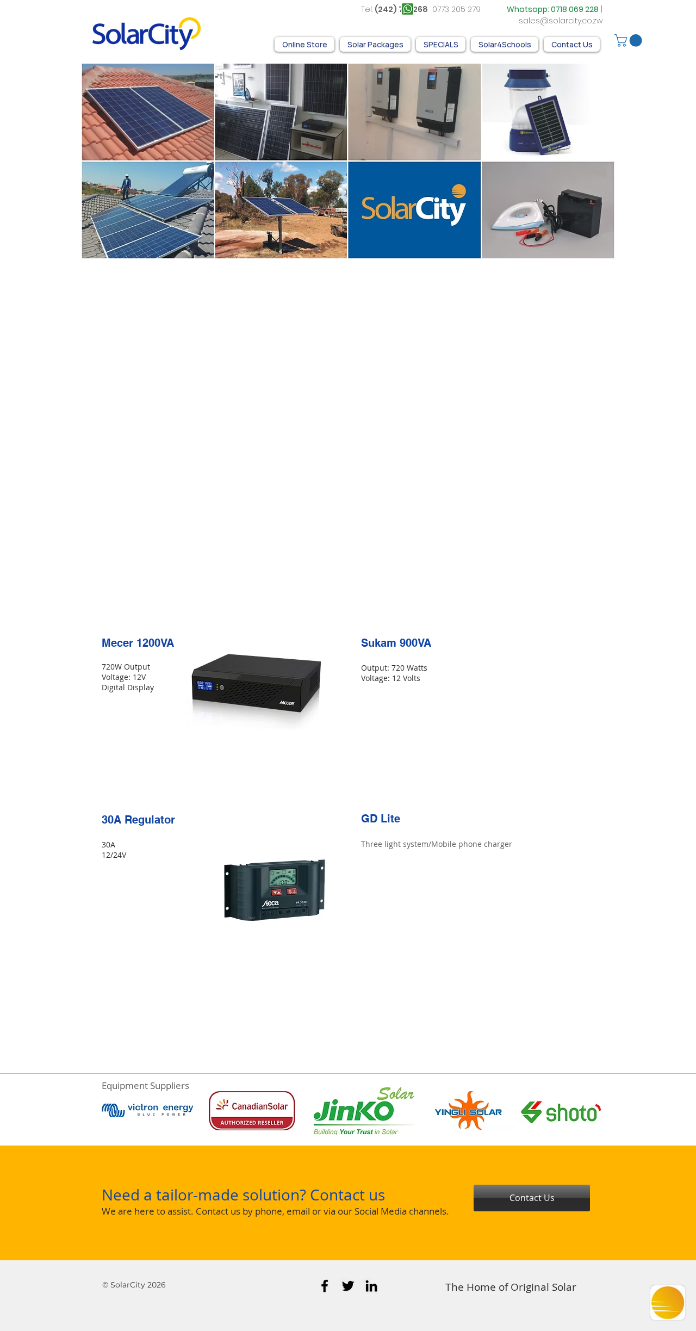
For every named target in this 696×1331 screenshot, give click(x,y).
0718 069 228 (575, 9)
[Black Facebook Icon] (324, 1286)
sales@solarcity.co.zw (560, 20)
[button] (629, 40)
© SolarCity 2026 (134, 1285)
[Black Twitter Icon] (348, 1286)
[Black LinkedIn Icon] (371, 1286)
